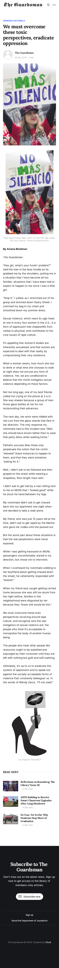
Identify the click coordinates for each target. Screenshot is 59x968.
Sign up (29, 915)
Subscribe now (31, 896)
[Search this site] (48, 5)
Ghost (48, 942)
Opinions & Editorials (14, 21)
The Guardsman (24, 52)
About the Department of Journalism (29, 920)
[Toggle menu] (54, 5)
